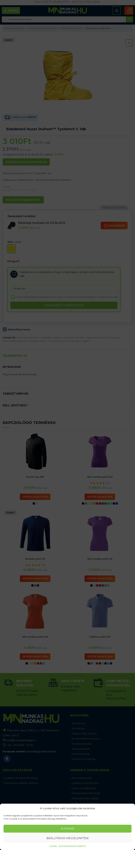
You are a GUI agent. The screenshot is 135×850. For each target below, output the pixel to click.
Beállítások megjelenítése (67, 838)
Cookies (53, 845)
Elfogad (67, 828)
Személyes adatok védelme (72, 845)
